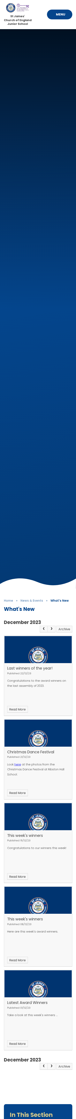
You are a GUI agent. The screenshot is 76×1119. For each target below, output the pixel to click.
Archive (64, 629)
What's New (59, 601)
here (17, 764)
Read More (17, 709)
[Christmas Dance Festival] (38, 733)
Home (8, 601)
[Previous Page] (44, 629)
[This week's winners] (38, 816)
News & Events (31, 601)
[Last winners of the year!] (38, 649)
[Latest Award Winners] (38, 983)
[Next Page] (51, 629)
